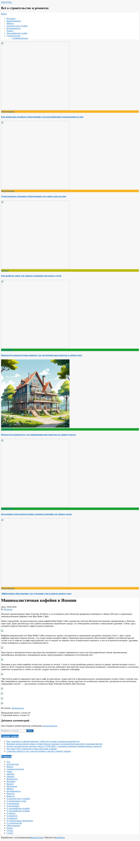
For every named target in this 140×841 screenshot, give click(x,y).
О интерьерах (13, 803)
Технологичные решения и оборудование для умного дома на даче (33, 196)
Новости (11, 793)
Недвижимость (14, 791)
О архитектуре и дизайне (18, 798)
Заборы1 (5, 270)
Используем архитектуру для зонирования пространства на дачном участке (38, 434)
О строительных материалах (20, 820)
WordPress (60, 837)
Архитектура (7, 350)
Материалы (12, 786)
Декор (9, 771)
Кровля (10, 784)
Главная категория (15, 769)
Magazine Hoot (36, 837)
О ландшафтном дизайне (18, 808)
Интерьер (8, 609)
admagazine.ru (17, 708)
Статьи (10, 830)
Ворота (10, 766)
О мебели (11, 813)
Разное (10, 828)
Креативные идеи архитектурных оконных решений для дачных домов (36, 514)
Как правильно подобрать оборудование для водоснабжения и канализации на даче (42, 117)
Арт (8, 762)
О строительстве (14, 823)
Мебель (10, 789)
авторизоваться (50, 726)
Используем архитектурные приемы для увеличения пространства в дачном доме (41, 355)
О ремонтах (12, 816)
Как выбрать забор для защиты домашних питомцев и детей (31, 276)
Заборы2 (10, 776)
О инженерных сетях (16, 801)
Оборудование (8, 111)
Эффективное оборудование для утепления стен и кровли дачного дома (36, 593)
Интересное (12, 779)
